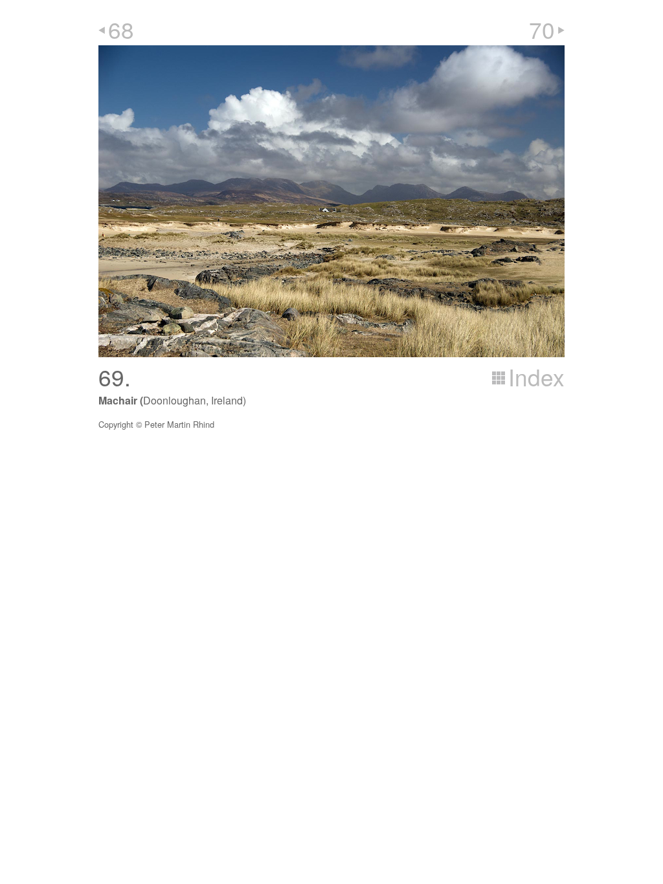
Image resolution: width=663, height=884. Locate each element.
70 (542, 29)
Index (536, 376)
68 (121, 29)
